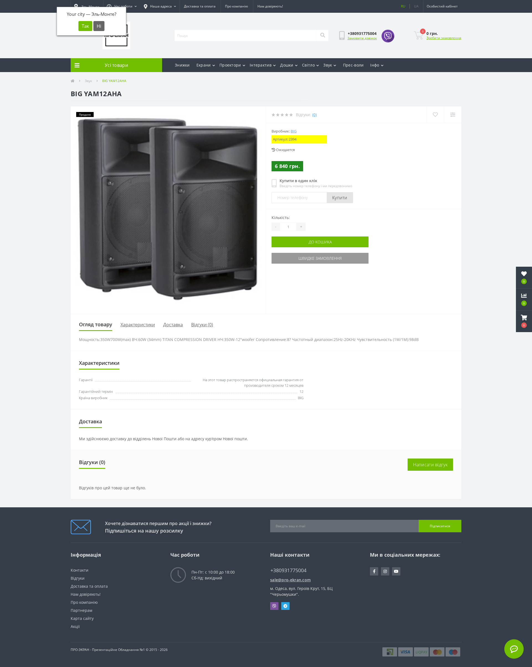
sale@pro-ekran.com (290, 579)
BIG (293, 131)
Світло (308, 65)
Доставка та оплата (200, 6)
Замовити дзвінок (362, 38)
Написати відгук (430, 465)
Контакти (79, 570)
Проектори (230, 65)
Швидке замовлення (320, 258)
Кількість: (281, 217)
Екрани (203, 65)
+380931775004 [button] (288, 570)
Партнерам (81, 610)
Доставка (173, 325)
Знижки (182, 65)
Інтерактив (261, 65)
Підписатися (440, 526)
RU (403, 6)
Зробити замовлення (443, 37)
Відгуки (78, 578)
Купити (339, 198)
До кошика (320, 242)
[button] (121, 6)
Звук (327, 65)
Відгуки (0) (202, 325)
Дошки (286, 65)
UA (416, 6)
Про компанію (236, 6)
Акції (75, 626)
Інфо (374, 65)
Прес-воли (353, 65)
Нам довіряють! (270, 6)
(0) (314, 114)
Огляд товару (95, 324)
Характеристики (138, 325)
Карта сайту (82, 618)
